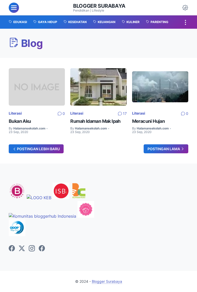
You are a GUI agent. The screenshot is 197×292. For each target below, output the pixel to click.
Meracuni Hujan (148, 121)
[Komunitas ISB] (61, 197)
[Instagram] (32, 248)
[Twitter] (22, 248)
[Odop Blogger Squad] (17, 234)
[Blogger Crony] (79, 197)
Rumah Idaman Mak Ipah (95, 121)
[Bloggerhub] (42, 216)
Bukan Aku (20, 121)
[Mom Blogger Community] (85, 216)
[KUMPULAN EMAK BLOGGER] (39, 197)
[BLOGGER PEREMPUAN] (17, 197)
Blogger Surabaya (99, 6)
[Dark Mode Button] (185, 8)
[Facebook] (12, 248)
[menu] (14, 8)
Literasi (15, 113)
